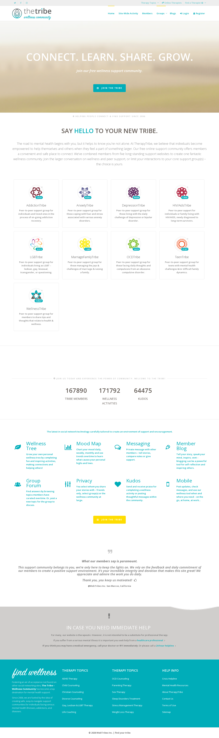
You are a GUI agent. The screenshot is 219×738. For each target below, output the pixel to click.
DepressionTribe (133, 205)
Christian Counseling (72, 692)
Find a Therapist (193, 2)
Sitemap (166, 712)
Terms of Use (169, 705)
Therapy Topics (149, 2)
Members (147, 13)
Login (185, 13)
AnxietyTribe (84, 205)
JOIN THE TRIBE (111, 88)
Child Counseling (70, 685)
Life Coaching (69, 712)
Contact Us (167, 698)
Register (200, 13)
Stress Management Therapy (127, 705)
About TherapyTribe (172, 692)
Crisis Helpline (169, 678)
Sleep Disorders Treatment (126, 698)
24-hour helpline (165, 645)
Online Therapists (173, 2)
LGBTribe (36, 257)
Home (111, 13)
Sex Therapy (118, 692)
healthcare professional (150, 640)
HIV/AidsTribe (182, 205)
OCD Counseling (120, 678)
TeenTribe (182, 257)
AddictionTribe (36, 205)
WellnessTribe (36, 309)
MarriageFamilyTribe (85, 257)
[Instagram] (26, 3)
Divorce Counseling (72, 698)
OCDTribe (133, 257)
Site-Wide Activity (128, 13)
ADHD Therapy (69, 678)
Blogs (173, 13)
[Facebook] (21, 3)
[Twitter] (15, 3)
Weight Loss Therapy (123, 712)
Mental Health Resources (175, 685)
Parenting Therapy (121, 685)
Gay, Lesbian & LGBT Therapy (77, 705)
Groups (161, 13)
